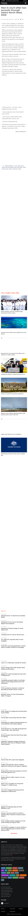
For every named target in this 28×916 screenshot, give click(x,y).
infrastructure (23, 875)
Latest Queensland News (6, 890)
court (16, 166)
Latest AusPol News (5, 896)
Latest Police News (5, 893)
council (8, 872)
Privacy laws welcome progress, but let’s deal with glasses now (14, 771)
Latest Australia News (6, 887)
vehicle (19, 169)
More (11, 854)
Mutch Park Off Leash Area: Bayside (12, 760)
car (13, 166)
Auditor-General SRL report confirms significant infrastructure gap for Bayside (14, 765)
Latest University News (6, 894)
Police (3, 169)
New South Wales (10, 167)
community (20, 868)
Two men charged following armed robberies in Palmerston (12, 790)
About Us (3, 908)
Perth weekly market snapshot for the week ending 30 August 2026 (13, 821)
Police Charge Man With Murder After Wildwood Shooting (13, 668)
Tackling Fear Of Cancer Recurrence (12, 634)
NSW (15, 167)
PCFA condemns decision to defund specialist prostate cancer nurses (12, 688)
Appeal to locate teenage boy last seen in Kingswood (13, 674)
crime (2, 880)
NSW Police (19, 167)
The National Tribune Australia (15, 914)
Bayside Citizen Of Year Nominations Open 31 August (12, 695)
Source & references (20, 131)
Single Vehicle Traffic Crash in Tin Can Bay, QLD (13, 778)
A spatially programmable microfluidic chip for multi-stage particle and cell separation (13, 681)
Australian (15, 868)
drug (19, 166)
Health (17, 875)
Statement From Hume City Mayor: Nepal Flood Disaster (12, 622)
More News (14, 833)
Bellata (11, 166)
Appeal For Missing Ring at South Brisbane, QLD (11, 807)
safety (10, 169)
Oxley (24, 167)
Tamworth (15, 169)
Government (8, 868)
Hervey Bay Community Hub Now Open (13, 717)
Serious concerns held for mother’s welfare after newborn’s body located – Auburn (13, 814)
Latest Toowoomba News (7, 888)
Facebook (6, 903)
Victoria (9, 870)
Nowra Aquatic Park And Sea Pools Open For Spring (14, 735)
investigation (15, 877)
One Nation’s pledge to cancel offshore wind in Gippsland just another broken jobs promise (13, 829)
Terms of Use (12, 908)
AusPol (12, 872)
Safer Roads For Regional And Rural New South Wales (14, 712)
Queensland (21, 870)
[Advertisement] (14, 91)
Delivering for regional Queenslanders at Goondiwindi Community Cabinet (14, 723)
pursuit (6, 169)
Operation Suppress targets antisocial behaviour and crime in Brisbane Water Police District (13, 743)
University (3, 872)
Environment (12, 875)
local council (15, 870)
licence (22, 166)
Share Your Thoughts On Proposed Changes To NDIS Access (12, 784)
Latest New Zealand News (7, 891)
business (10, 877)
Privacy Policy (12, 911)
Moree (3, 167)
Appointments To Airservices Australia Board (13, 616)
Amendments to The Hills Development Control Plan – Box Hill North (14, 729)
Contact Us (3, 911)
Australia (7, 166)
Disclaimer (21, 908)
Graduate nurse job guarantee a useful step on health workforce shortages (13, 646)
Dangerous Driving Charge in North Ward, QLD (12, 629)
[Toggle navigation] (25, 3)
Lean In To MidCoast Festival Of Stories (13, 663)
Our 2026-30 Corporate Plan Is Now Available (12, 640)
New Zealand (4, 877)
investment (21, 877)
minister (17, 872)
